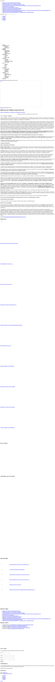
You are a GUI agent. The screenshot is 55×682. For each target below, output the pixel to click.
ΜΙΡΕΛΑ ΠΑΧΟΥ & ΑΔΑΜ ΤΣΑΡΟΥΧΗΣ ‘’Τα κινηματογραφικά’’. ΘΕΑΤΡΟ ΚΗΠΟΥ (18, 12)
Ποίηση (6, 52)
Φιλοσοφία (6, 69)
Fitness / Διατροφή (8, 74)
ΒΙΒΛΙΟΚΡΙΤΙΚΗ (9, 216)
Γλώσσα (6, 70)
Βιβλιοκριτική (7, 50)
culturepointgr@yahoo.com (7, 673)
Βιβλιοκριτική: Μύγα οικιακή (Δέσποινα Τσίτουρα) (11, 2)
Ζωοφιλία (6, 77)
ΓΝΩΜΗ (4, 48)
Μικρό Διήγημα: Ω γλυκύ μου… (6, 345)
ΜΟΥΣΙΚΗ (5, 54)
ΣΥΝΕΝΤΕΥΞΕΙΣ (6, 45)
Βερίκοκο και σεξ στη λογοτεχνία (8, 6)
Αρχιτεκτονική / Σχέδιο (9, 61)
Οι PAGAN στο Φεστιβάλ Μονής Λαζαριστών (11, 7)
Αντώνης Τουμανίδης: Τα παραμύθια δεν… (7, 427)
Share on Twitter (10, 112)
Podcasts (6, 46)
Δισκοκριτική (7, 57)
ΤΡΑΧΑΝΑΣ (23, 216)
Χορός (6, 66)
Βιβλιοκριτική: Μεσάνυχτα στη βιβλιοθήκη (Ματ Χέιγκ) (18, 625)
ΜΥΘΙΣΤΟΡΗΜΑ (16, 216)
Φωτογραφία (7, 62)
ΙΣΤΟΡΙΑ (4, 67)
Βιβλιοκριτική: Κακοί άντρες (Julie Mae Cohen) (16, 628)
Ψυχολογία (6, 73)
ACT (3, 63)
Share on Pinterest (22, 112)
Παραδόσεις (7, 71)
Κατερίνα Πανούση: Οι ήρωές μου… (6, 263)
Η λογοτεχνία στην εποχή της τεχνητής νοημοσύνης (21, 627)
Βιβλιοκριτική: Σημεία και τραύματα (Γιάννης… (8, 304)
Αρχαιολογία (7, 68)
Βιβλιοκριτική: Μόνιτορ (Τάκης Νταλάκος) (7, 386)
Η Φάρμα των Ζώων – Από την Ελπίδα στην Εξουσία (12, 3)
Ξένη (5, 56)
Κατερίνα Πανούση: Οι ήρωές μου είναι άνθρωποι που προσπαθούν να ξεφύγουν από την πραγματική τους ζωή (22, 5)
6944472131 (5, 672)
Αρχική (4, 44)
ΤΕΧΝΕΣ (4, 58)
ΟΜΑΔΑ (4, 78)
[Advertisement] (27, 34)
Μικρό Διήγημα (7, 53)
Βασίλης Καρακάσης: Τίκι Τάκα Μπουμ (7, 366)
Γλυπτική (6, 60)
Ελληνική (6, 55)
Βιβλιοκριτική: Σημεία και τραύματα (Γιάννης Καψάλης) (12, 8)
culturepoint (5, 625)
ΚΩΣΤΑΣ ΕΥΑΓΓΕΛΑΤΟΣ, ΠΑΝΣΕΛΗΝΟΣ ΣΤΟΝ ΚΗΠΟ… (11, 325)
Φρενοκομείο (7, 47)
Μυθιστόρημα (7, 51)
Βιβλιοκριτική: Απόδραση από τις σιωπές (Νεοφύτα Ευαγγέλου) (22, 624)
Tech (5, 75)
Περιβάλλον (7, 76)
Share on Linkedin (16, 112)
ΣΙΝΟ (20, 216)
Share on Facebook (3, 112)
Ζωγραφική (7, 59)
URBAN (4, 72)
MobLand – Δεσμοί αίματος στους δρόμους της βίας (11, 9)
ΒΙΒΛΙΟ (4, 49)
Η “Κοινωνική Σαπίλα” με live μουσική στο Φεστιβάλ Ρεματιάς (13, 4)
